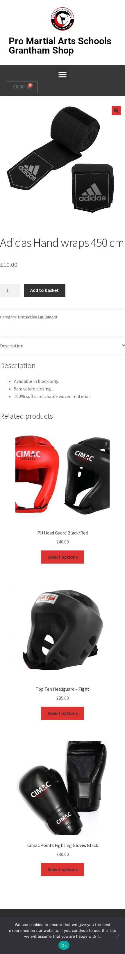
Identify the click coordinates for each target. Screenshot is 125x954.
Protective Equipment (38, 316)
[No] (118, 936)
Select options (63, 557)
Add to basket (44, 290)
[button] (62, 74)
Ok (64, 945)
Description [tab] (11, 346)
